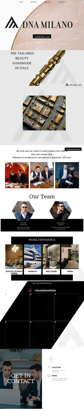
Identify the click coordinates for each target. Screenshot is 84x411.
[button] (42, 36)
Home (21, 2)
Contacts (61, 2)
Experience (47, 2)
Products (33, 2)
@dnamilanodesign (45, 290)
